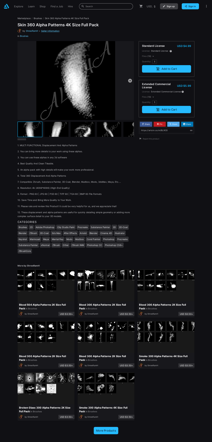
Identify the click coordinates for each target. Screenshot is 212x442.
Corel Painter (93, 239)
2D (31, 227)
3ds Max (56, 233)
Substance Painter (100, 227)
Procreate (83, 227)
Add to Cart (169, 68)
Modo (69, 239)
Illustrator (120, 233)
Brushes (24, 36)
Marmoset (35, 239)
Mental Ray (57, 239)
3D (114, 227)
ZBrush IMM (78, 245)
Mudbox (79, 239)
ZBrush (33, 233)
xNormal (45, 245)
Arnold (83, 233)
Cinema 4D (106, 233)
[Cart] (141, 6)
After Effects (70, 233)
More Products (106, 430)
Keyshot (23, 239)
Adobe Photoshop (45, 227)
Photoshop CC (94, 245)
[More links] (206, 6)
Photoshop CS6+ (114, 245)
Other (66, 245)
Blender (23, 233)
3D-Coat (123, 227)
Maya (46, 239)
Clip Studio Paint (66, 227)
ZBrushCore (25, 251)
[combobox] (106, 6)
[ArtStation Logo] (6, 6)
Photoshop (108, 239)
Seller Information (50, 31)
